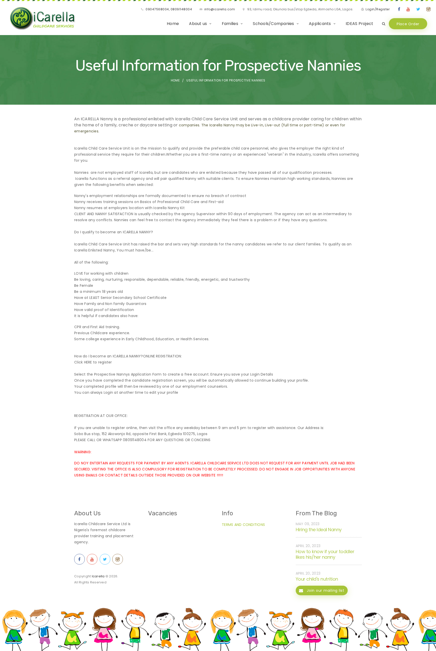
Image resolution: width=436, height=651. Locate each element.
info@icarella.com (219, 9)
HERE (88, 362)
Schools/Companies (273, 23)
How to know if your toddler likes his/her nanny (325, 554)
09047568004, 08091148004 (169, 9)
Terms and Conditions (243, 524)
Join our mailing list (325, 590)
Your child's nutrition (317, 579)
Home (173, 23)
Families (230, 23)
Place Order (408, 23)
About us (198, 23)
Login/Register (378, 9)
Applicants (320, 23)
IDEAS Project (359, 23)
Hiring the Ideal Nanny (319, 529)
